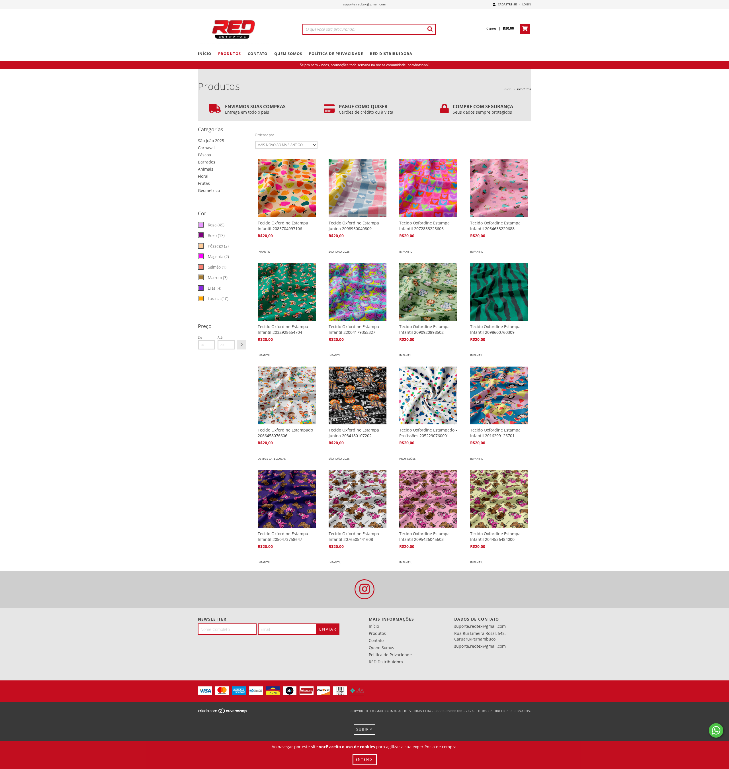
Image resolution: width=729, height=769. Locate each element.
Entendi (364, 759)
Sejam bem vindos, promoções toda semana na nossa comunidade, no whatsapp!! (364, 64)
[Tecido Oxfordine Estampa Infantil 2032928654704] (287, 292)
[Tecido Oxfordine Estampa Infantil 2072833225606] (428, 188)
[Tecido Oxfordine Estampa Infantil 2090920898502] (428, 292)
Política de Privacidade (336, 53)
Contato (257, 53)
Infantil (264, 251)
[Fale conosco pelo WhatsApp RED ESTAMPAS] (716, 730)
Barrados (206, 162)
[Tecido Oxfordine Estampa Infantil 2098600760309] (499, 292)
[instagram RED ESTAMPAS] (364, 589)
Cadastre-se (507, 4)
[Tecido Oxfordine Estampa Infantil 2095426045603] (428, 499)
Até (220, 337)
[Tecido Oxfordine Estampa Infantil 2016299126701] (499, 396)
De (200, 337)
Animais (205, 169)
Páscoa (204, 155)
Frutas (204, 183)
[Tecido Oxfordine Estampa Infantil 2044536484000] (499, 499)
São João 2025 (211, 140)
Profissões (407, 459)
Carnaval (206, 147)
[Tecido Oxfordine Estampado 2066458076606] (287, 396)
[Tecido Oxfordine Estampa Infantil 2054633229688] (499, 188)
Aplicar (241, 344)
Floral (203, 176)
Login (526, 4)
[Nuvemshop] (223, 713)
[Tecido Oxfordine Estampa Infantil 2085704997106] (287, 188)
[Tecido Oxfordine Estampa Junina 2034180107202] (358, 396)
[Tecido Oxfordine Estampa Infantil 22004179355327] (358, 292)
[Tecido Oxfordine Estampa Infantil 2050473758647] (287, 499)
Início (204, 53)
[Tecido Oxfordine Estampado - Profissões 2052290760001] (428, 396)
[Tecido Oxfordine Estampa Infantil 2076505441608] (358, 499)
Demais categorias (272, 459)
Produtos (229, 53)
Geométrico (209, 190)
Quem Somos (288, 53)
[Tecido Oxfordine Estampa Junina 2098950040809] (358, 188)
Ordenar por (264, 134)
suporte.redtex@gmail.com (364, 4)
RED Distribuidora (391, 53)
